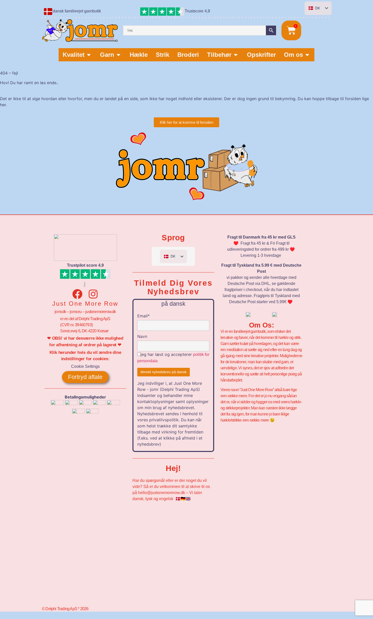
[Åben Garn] (118, 54)
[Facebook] (77, 294)
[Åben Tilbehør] (236, 54)
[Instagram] (93, 294)
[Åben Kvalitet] (89, 54)
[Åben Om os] (307, 54)
